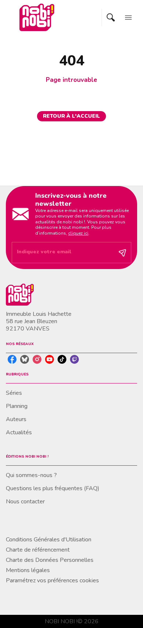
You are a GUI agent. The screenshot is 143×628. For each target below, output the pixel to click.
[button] (71, 116)
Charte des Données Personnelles (50, 560)
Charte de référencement (38, 550)
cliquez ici (78, 233)
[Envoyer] (122, 252)
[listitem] (12, 359)
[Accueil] (36, 17)
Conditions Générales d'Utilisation (48, 540)
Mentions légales (28, 570)
